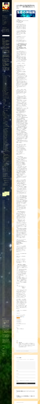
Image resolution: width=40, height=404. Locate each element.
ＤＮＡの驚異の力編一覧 (5, 150)
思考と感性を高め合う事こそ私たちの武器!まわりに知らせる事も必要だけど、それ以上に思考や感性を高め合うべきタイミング (5, 326)
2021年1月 (3, 279)
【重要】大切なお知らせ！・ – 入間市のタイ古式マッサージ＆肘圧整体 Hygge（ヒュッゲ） (5, 332)
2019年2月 (3, 306)
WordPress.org (4, 353)
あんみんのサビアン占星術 (5, 92)
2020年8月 (3, 285)
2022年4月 (3, 262)
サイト (17, 376)
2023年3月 (3, 249)
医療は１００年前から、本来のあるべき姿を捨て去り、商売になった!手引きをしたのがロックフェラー (5, 330)
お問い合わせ (3, 345)
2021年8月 (3, 271)
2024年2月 (3, 236)
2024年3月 (3, 235)
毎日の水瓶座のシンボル (5, 174)
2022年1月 (3, 265)
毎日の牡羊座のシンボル (5, 175)
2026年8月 (3, 201)
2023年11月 (3, 240)
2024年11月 (3, 226)
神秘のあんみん (5, 10)
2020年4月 (3, 290)
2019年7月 (3, 300)
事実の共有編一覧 (5, 129)
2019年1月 (3, 307)
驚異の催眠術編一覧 (5, 149)
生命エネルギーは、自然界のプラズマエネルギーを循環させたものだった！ (5, 335)
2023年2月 (3, 250)
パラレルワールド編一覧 (5, 125)
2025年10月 (3, 213)
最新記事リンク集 (5, 136)
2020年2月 (3, 292)
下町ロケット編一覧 (5, 110)
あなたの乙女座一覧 (5, 76)
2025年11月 (3, 212)
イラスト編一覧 (4, 101)
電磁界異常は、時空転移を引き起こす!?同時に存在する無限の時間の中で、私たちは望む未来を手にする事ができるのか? (5, 48)
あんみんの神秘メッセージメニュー (5, 20)
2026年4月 (3, 206)
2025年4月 (3, 220)
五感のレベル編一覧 (5, 130)
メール (17, 373)
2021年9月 (3, 270)
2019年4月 (3, 304)
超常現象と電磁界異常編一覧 (6, 144)
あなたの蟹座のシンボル (5, 90)
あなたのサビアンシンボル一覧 (5, 75)
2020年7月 (3, 286)
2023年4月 (3, 248)
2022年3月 (3, 263)
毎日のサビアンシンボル (5, 167)
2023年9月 (3, 242)
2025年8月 (3, 215)
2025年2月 (3, 222)
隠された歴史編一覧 (5, 145)
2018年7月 (3, 314)
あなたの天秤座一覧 (5, 78)
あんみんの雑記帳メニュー (5, 21)
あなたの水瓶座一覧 (5, 82)
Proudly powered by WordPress (20, 402)
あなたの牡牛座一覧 (5, 83)
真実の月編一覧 (5, 138)
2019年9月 (3, 298)
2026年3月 (3, 207)
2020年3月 (3, 291)
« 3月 (2, 197)
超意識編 (4, 153)
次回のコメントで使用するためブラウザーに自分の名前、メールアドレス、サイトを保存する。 (25, 381)
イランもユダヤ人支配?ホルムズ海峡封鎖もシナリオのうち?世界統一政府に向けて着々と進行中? (5, 340)
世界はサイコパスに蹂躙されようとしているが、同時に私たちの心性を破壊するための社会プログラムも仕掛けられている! (5, 41)
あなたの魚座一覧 (5, 89)
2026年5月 (3, 205)
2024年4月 (3, 234)
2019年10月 (3, 297)
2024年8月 (3, 229)
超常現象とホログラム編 (5, 143)
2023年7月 (3, 244)
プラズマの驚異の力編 (5, 128)
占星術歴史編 (4, 99)
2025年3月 (3, 221)
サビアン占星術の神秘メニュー (5, 18)
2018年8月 (3, 313)
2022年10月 (3, 255)
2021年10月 (3, 269)
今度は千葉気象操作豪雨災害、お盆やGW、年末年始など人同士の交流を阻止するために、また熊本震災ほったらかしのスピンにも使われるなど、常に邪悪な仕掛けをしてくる (5, 52)
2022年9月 (3, 256)
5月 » (4, 197)
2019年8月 (3, 299)
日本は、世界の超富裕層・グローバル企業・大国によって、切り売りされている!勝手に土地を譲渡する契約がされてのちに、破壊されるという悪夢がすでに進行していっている (5, 69)
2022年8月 (3, 257)
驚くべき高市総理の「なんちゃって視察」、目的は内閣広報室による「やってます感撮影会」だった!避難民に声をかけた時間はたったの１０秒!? (5, 65)
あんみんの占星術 (4, 91)
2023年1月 (3, 251)
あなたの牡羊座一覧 (5, 84)
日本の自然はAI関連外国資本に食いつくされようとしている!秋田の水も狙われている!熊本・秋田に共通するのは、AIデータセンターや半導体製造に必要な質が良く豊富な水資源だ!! (5, 60)
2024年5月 (3, 233)
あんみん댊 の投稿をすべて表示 (22, 346)
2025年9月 (3, 214)
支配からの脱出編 (5, 135)
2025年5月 (3, 219)
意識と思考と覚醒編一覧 (5, 157)
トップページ (18, 325)
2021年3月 (3, 277)
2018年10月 (3, 311)
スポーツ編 (4, 102)
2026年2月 (3, 208)
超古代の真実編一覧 (5, 142)
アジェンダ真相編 (5, 124)
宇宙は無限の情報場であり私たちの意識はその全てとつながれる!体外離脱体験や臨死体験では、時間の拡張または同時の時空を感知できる (5, 56)
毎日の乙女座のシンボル (5, 16)
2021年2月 (3, 278)
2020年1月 (3, 293)
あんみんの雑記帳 (4, 100)
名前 (17, 370)
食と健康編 (4, 112)
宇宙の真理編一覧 (18, 321)
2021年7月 (3, 272)
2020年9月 (3, 284)
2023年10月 (3, 241)
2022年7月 (3, 258)
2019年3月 (3, 305)
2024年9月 (3, 228)
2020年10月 (3, 283)
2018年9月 (3, 312)
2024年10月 (3, 227)
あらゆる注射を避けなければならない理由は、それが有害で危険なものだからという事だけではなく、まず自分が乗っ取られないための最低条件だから (5, 321)
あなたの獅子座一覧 (5, 85)
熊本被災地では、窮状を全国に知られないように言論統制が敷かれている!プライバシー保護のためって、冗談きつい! (5, 44)
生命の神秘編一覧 (5, 137)
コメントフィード (4, 352)
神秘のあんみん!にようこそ (5, 15)
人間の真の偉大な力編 (5, 154)
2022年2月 (3, 264)
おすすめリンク (4, 24)
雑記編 (3, 111)
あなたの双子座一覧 (5, 77)
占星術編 (4, 106)
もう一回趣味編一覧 (5, 164)
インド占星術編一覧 (4, 165)
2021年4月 (3, 276)
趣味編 (3, 107)
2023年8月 (3, 243)
